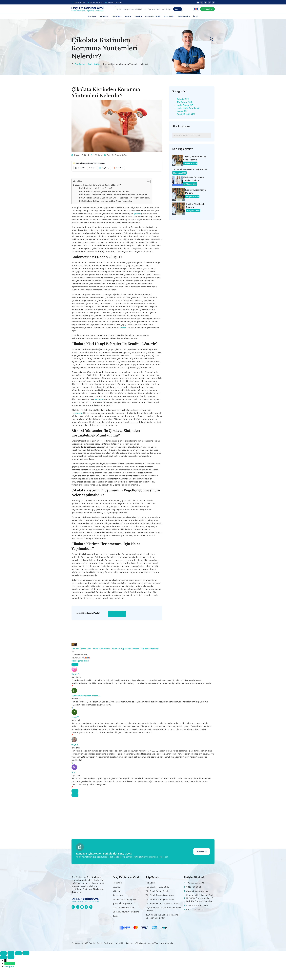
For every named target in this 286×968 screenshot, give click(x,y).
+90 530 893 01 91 (96, 2)
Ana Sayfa (92, 16)
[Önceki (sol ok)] (3, 957)
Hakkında (103, 16)
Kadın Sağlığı (169, 16)
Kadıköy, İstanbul (79, 2)
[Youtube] (205, 2)
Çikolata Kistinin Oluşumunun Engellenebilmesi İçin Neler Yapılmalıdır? (117, 197)
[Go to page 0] (75, 795)
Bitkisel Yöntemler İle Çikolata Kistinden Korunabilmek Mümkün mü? (116, 194)
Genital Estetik (183, 16)
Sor (176, 9)
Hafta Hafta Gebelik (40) (188, 108)
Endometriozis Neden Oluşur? (98, 188)
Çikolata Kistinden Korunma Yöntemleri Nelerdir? (98, 185)
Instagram (9, 966)
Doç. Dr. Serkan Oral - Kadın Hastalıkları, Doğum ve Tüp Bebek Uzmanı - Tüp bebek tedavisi (115, 648)
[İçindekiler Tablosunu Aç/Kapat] (147, 181)
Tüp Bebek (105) (184, 102)
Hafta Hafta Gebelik (152, 16)
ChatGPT (81, 168)
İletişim (195, 16)
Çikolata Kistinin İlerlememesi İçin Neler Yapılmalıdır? (108, 201)
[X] (213, 2)
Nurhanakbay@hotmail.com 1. (86, 695)
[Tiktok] (201, 2)
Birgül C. (75, 674)
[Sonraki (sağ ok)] (10, 957)
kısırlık (123, 327)
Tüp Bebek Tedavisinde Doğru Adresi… (190, 169)
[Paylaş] (18, 953)
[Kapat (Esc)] (25, 953)
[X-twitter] (91, 907)
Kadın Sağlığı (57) (185, 105)
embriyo (99, 399)
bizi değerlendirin (80, 660)
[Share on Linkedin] (122, 614)
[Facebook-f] (86, 907)
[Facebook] (209, 2)
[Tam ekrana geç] (10, 953)
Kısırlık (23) (182, 111)
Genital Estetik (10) (186, 114)
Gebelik (137, 16)
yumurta (78, 413)
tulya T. (75, 744)
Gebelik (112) (183, 99)
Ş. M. (74, 772)
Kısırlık (127, 16)
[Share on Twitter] (116, 614)
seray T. (75, 717)
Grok (93, 168)
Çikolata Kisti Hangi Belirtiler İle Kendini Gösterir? (107, 191)
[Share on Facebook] (111, 614)
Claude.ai (119, 168)
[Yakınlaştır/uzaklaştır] (3, 953)
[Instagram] (198, 2)
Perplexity (105, 168)
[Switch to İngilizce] (196, 9)
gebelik (137, 213)
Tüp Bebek (116, 16)
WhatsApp (9, 963)
